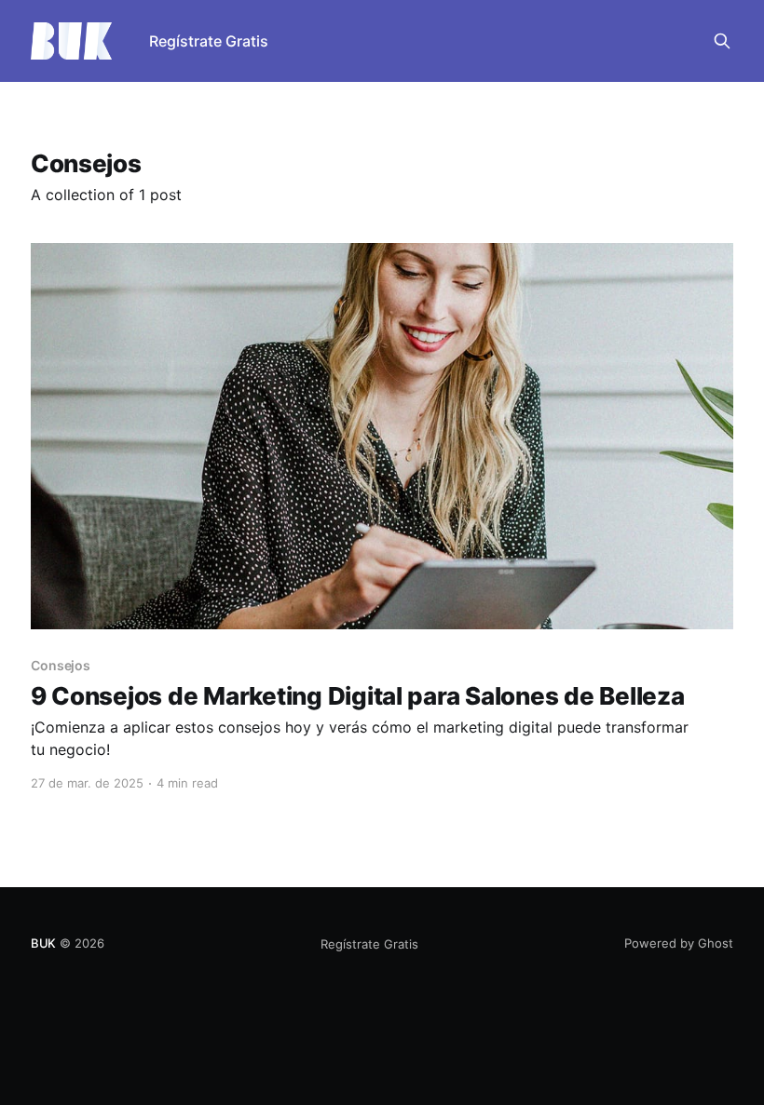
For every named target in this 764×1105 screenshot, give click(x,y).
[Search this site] (722, 41)
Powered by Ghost (678, 943)
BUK (43, 943)
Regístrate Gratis (208, 41)
